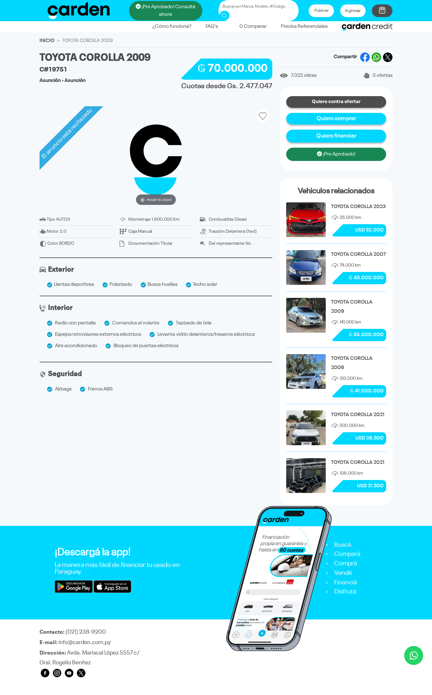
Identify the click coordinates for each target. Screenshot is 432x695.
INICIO (47, 40)
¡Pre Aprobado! (338, 154)
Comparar (253, 26)
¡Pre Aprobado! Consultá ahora (168, 10)
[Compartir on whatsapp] (376, 57)
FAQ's (212, 26)
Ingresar (353, 11)
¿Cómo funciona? (171, 26)
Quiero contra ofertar (336, 101)
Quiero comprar (336, 118)
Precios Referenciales (304, 26)
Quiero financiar (336, 136)
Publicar (321, 11)
